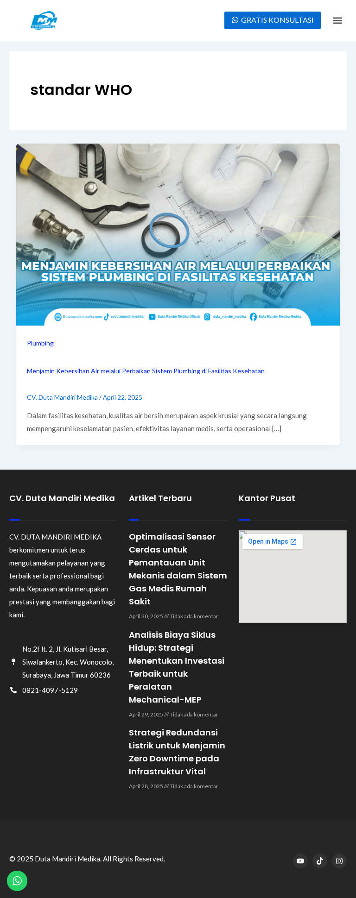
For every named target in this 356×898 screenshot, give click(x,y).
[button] (337, 20)
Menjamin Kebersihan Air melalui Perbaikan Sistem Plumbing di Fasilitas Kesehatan (146, 371)
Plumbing (40, 343)
